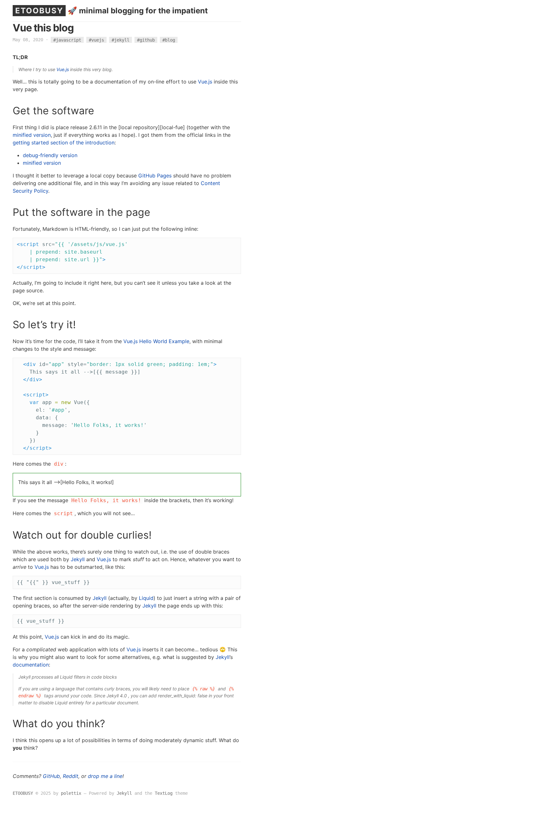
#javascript (67, 39)
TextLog (164, 793)
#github (146, 39)
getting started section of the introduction (63, 142)
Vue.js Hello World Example (156, 341)
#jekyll (120, 39)
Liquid (146, 598)
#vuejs (96, 39)
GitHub (51, 776)
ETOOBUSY (39, 10)
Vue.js (62, 69)
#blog (168, 39)
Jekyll (78, 559)
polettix (71, 793)
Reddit (70, 776)
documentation (31, 664)
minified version (32, 135)
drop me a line (105, 776)
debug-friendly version (50, 155)
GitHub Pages (155, 175)
